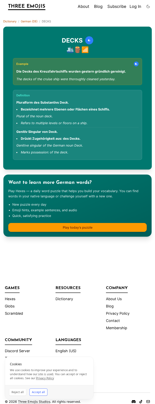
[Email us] (148, 402)
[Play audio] (89, 40)
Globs (10, 306)
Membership (116, 328)
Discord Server (17, 351)
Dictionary (10, 21)
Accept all (38, 392)
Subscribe (116, 6)
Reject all (18, 392)
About (83, 6)
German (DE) (29, 21)
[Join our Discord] (134, 402)
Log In (135, 6)
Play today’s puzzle (77, 227)
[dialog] (49, 378)
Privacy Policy (118, 313)
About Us (114, 299)
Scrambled (14, 313)
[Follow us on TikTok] (141, 402)
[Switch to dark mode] (148, 6)
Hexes (10, 299)
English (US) (66, 351)
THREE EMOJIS (26, 6)
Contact (113, 321)
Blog (98, 6)
